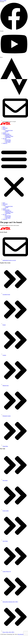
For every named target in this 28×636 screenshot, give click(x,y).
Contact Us (5, 143)
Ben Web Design (21, 634)
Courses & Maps (6, 133)
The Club (5, 138)
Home (4, 126)
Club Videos (7, 142)
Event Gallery (8, 140)
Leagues (4, 132)
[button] (14, 173)
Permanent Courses (9, 136)
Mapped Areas (8, 135)
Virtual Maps (8, 137)
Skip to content (3, 0)
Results (6, 131)
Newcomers (5, 128)
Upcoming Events (9, 130)
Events (4, 129)
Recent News (8, 139)
